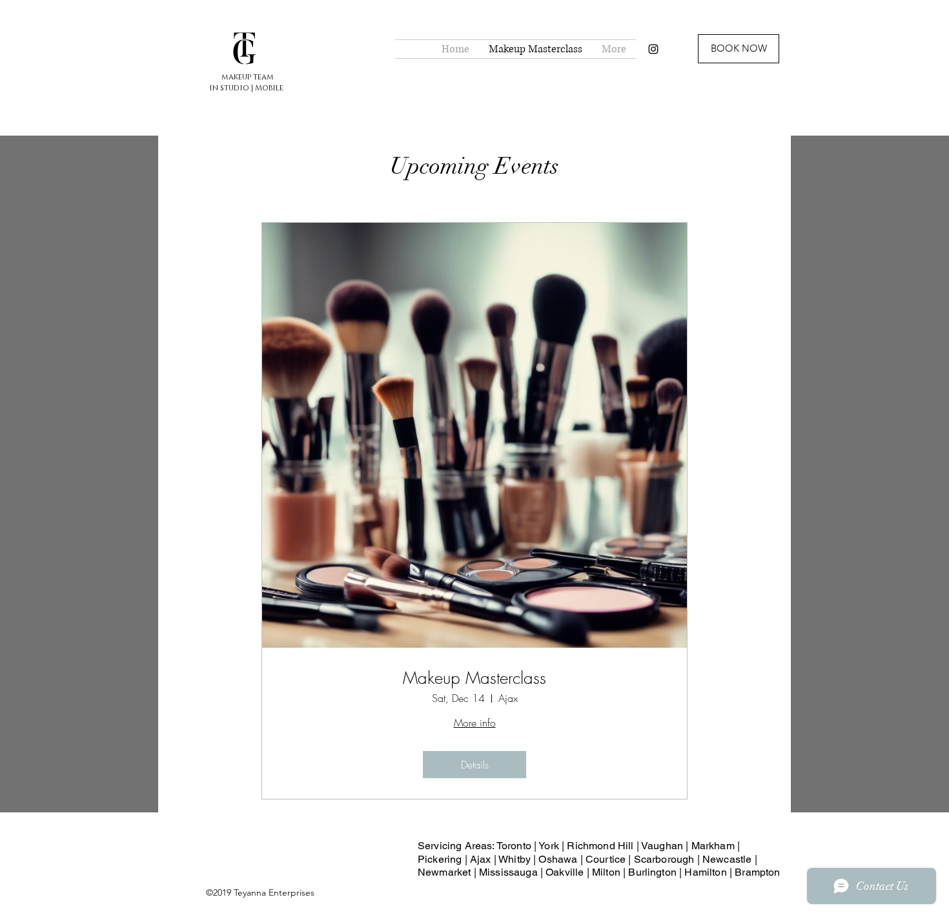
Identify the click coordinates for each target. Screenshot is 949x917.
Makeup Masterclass (474, 678)
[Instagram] (653, 49)
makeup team (247, 77)
